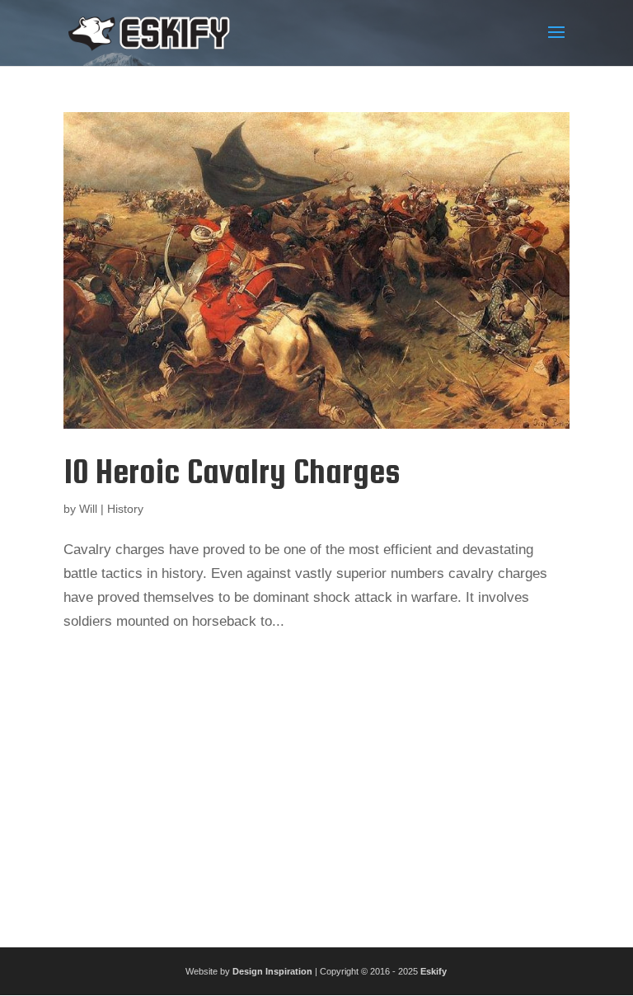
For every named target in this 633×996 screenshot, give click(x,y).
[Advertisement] (316, 784)
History (125, 508)
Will (88, 508)
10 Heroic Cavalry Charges (231, 471)
